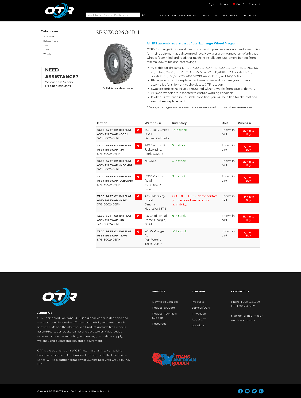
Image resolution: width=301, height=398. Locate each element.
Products (166, 15)
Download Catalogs (165, 301)
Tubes (46, 49)
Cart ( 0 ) (240, 4)
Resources (229, 15)
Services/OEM (187, 15)
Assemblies (48, 36)
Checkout (254, 4)
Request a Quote (163, 307)
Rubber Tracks (50, 41)
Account (224, 4)
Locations (198, 325)
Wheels (47, 54)
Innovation (209, 15)
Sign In (212, 4)
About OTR (249, 15)
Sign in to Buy (248, 132)
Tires (45, 45)
